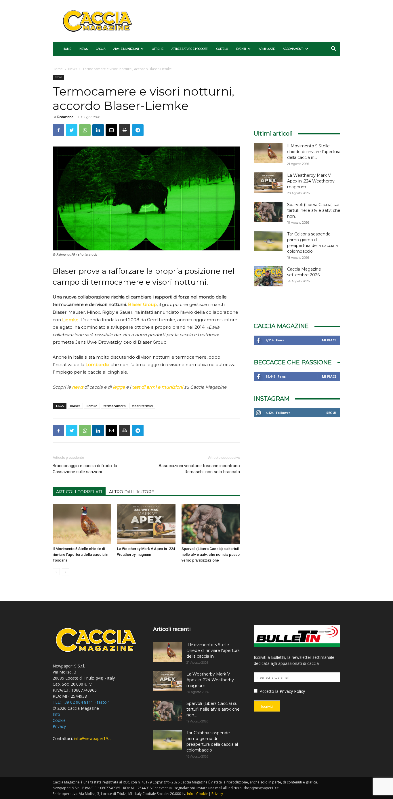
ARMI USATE (267, 48)
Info (56, 714)
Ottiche (157, 48)
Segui (331, 412)
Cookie (59, 720)
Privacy (59, 726)
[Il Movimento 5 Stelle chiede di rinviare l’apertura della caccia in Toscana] (82, 524)
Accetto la (268, 691)
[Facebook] (58, 130)
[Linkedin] (98, 130)
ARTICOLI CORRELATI (79, 491)
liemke (92, 406)
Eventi (241, 48)
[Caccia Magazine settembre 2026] (268, 276)
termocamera (115, 406)
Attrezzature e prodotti (189, 48)
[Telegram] (138, 130)
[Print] (124, 130)
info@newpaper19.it (92, 738)
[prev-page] (56, 571)
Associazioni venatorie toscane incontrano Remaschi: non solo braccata (199, 468)
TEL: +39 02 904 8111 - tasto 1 (81, 702)
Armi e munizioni (126, 48)
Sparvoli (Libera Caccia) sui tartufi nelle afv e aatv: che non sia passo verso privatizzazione (211, 554)
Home (67, 48)
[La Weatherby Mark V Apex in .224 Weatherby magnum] (146, 524)
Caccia (100, 48)
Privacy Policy (292, 691)
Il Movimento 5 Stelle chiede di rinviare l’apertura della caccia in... (313, 151)
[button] (333, 49)
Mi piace (329, 340)
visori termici (142, 406)
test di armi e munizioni (157, 387)
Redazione (65, 117)
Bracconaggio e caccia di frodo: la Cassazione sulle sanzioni (85, 468)
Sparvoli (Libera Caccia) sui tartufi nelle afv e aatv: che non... (313, 210)
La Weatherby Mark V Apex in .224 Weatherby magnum (311, 181)
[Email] (111, 130)
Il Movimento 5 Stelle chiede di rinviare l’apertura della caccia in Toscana (80, 554)
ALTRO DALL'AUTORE (131, 491)
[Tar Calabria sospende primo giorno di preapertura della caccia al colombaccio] (268, 241)
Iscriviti (267, 706)
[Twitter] (71, 130)
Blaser (75, 406)
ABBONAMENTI (293, 48)
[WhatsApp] (85, 130)
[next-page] (65, 571)
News (83, 48)
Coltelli (222, 48)
